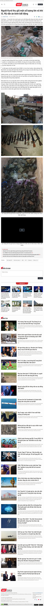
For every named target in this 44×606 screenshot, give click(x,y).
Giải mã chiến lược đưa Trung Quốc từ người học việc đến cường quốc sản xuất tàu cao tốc (5, 296)
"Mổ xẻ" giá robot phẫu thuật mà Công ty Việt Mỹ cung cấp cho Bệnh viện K (5, 309)
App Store (36, 604)
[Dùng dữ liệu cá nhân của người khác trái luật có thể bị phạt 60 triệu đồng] (27, 289)
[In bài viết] (36, 16)
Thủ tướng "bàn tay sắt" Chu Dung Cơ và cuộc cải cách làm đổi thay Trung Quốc (29, 322)
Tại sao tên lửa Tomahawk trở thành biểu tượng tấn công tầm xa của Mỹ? (29, 400)
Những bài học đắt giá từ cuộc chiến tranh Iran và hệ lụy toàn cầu (30, 426)
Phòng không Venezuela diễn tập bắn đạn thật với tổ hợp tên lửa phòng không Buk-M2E (21, 254)
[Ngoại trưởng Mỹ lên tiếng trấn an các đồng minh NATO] (9, 391)
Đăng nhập (40, 4)
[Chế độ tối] (36, 4)
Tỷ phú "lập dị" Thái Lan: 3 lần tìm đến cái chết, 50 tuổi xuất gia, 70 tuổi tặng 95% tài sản (30, 454)
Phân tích (5, 318)
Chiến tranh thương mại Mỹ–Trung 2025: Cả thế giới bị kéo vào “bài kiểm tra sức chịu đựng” (30, 440)
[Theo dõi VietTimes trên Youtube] (38, 599)
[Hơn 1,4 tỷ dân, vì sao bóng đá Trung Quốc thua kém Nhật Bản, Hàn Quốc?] (9, 365)
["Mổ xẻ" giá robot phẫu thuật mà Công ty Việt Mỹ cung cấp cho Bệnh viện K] (5, 304)
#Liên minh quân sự (17, 260)
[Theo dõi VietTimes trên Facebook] (34, 599)
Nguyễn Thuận (5, 16)
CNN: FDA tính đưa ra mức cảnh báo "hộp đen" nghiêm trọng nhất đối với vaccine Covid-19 (29, 467)
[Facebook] (34, 16)
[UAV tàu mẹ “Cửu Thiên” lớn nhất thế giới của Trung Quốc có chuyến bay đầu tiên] (9, 536)
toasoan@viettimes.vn (39, 592)
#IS (25, 260)
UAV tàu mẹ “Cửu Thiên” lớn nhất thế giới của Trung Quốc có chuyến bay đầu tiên (29, 533)
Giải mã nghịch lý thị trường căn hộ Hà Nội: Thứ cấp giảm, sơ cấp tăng (38, 309)
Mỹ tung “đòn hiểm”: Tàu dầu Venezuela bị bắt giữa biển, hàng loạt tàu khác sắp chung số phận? (30, 521)
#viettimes (30, 260)
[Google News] (40, 16)
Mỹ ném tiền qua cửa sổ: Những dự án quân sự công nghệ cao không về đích (18, 256)
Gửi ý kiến (40, 278)
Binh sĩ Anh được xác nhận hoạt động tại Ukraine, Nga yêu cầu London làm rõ (29, 479)
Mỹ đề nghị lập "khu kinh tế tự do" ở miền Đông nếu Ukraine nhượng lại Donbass (29, 559)
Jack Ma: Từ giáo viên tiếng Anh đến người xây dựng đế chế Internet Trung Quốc (38, 295)
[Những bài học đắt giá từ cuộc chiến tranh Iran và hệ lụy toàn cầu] (9, 429)
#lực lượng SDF (9, 260)
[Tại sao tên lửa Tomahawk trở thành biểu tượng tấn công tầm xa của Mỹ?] (9, 404)
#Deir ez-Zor (35, 260)
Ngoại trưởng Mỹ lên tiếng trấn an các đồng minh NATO (30, 387)
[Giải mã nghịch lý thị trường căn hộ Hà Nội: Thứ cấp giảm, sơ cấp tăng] (38, 304)
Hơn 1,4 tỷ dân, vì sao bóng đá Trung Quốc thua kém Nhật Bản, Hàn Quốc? (30, 361)
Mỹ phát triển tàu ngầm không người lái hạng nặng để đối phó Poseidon (17, 251)
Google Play (41, 604)
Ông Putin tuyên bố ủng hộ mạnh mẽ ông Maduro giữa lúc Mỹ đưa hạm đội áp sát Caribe (29, 573)
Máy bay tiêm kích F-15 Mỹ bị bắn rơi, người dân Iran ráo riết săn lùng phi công (30, 374)
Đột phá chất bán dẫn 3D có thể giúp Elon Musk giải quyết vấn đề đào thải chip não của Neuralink (30, 507)
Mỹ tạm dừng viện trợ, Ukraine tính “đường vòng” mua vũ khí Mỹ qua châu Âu (30, 348)
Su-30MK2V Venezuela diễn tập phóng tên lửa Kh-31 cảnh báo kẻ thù (17, 252)
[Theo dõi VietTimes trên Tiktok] (40, 599)
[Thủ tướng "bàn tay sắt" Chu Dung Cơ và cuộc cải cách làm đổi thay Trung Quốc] (9, 326)
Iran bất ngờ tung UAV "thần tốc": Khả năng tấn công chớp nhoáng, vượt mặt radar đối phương (30, 547)
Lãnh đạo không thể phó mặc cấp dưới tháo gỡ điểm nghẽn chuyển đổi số (16, 295)
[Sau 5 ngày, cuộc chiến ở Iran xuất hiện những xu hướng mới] (9, 417)
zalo (36, 599)
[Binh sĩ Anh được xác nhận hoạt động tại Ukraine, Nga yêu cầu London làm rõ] (9, 482)
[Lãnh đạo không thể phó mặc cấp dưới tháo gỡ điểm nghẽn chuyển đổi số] (16, 289)
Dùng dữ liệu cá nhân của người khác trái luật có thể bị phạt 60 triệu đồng (27, 295)
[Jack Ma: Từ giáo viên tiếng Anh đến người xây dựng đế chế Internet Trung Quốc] (38, 289)
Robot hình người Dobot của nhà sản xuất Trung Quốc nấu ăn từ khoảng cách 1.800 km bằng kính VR (30, 336)
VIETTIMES (22, 4)
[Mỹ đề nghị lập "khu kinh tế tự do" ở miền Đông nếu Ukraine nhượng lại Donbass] (9, 563)
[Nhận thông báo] (33, 4)
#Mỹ (22, 260)
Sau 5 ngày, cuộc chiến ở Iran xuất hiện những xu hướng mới (29, 413)
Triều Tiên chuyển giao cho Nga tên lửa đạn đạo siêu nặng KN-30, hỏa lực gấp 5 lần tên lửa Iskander (27, 310)
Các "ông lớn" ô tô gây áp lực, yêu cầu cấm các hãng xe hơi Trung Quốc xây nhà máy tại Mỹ (30, 493)
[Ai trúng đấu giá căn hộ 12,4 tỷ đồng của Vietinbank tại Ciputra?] (16, 304)
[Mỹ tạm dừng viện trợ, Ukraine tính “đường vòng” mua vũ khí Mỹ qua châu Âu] (9, 352)
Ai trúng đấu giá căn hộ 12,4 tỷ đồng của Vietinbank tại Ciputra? (16, 309)
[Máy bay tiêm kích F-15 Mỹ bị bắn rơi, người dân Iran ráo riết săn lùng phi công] (9, 378)
